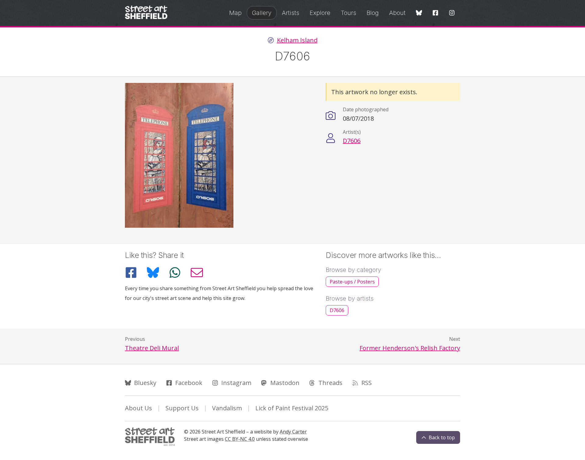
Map (235, 12)
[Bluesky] (419, 13)
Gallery (261, 12)
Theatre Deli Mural (152, 348)
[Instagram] (452, 13)
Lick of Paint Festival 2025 (291, 408)
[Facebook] (435, 13)
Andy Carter (293, 431)
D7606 (351, 141)
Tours (348, 12)
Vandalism (227, 408)
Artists (290, 12)
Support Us (182, 408)
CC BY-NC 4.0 (240, 439)
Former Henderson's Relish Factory (410, 348)
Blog (373, 12)
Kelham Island (297, 40)
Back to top (442, 437)
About (397, 12)
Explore (320, 12)
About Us (138, 408)
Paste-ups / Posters (352, 281)
